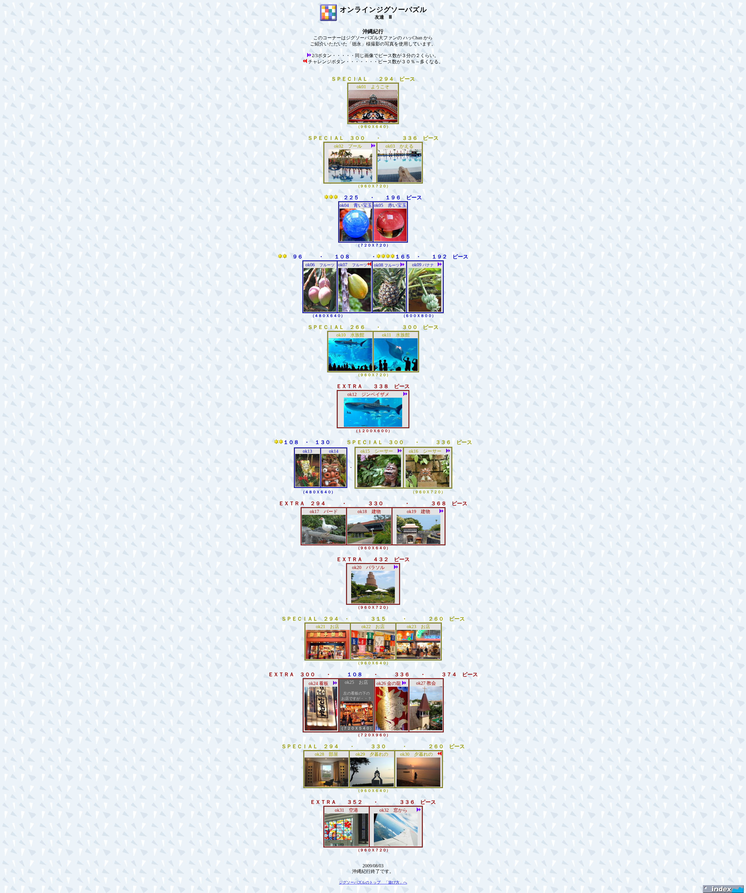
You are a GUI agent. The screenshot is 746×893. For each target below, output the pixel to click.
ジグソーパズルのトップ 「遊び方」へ (373, 882)
